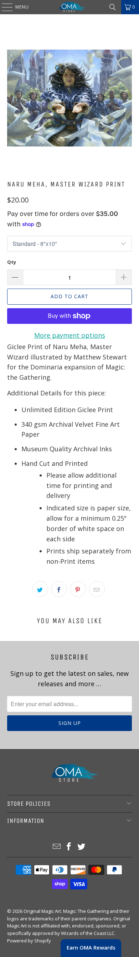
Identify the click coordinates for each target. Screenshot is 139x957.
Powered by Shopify (29, 940)
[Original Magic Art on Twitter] (81, 846)
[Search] (112, 7)
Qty (11, 262)
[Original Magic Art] (69, 7)
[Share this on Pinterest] (78, 589)
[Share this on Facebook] (59, 589)
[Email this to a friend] (97, 589)
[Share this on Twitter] (40, 589)
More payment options (69, 335)
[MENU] (3, 7)
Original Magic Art (42, 911)
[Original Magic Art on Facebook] (69, 846)
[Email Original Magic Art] (56, 846)
